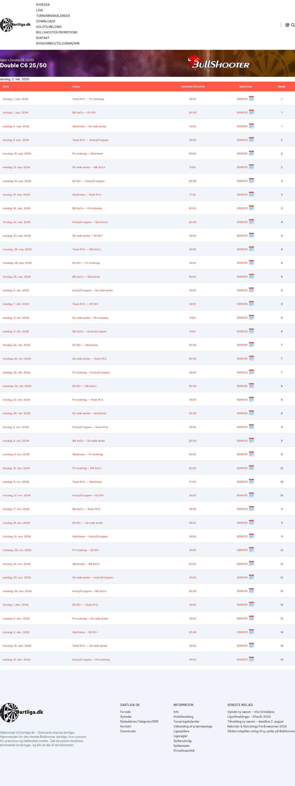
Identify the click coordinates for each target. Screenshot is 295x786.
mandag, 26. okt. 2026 (17, 386)
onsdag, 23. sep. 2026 (17, 235)
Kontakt (43, 38)
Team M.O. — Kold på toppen (90, 140)
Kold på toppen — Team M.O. (90, 427)
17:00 (192, 481)
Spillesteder (182, 745)
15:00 (192, 290)
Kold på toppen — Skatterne (90, 222)
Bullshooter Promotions (56, 32)
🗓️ (251, 98)
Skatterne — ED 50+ (85, 632)
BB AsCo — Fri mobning (87, 208)
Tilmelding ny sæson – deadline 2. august (255, 721)
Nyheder (43, 4)
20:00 (193, 112)
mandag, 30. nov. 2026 (17, 591)
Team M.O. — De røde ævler (89, 645)
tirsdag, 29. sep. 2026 (17, 276)
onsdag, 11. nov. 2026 (16, 481)
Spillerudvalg (183, 741)
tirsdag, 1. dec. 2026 (16, 604)
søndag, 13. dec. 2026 (16, 659)
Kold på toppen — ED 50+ (88, 495)
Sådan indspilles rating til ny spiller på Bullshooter (261, 731)
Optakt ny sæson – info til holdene (250, 712)
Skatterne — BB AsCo (86, 564)
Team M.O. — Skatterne (87, 481)
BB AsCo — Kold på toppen (89, 331)
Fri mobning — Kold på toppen (90, 372)
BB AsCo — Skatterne (86, 276)
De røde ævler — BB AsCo (88, 167)
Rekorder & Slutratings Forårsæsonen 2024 (257, 726)
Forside (125, 712)
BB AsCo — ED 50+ (84, 112)
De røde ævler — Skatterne (89, 413)
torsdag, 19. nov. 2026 (17, 536)
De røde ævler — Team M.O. (89, 358)
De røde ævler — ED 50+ (87, 235)
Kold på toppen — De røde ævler (92, 290)
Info (176, 712)
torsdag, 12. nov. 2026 (17, 495)
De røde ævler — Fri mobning (90, 317)
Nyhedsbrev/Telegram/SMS (58, 43)
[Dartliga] (15, 25)
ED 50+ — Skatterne (85, 345)
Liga (39, 10)
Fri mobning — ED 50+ (86, 550)
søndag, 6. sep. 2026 (16, 126)
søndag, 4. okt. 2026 (16, 290)
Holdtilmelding (49, 27)
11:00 (192, 167)
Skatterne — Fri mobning (87, 454)
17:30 (192, 194)
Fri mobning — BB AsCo (87, 468)
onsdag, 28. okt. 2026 (16, 413)
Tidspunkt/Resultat (192, 86)
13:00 (192, 126)
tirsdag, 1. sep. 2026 (15, 99)
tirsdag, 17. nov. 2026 (16, 509)
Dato (6, 86)
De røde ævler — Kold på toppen (92, 577)
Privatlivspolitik (184, 750)
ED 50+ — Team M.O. (85, 604)
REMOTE (242, 99)
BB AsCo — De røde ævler (88, 440)
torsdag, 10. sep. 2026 (17, 153)
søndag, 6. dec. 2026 (16, 618)
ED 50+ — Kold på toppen (88, 181)
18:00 (192, 99)
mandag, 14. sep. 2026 (17, 181)
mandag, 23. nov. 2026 (17, 550)
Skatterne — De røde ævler (89, 126)
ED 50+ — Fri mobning (86, 263)
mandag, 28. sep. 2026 (17, 263)
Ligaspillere (181, 731)
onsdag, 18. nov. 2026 (16, 522)
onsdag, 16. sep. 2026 (16, 208)
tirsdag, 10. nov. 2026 (16, 468)
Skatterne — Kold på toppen (90, 536)
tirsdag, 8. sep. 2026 (16, 140)
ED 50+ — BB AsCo (84, 386)
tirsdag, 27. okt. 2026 (16, 399)
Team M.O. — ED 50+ (85, 304)
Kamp (76, 86)
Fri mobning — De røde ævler (90, 618)
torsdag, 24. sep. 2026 (17, 249)
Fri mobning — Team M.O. (88, 399)
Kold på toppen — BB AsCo (89, 591)
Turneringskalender (53, 16)
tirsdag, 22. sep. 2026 (17, 222)
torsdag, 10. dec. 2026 (17, 645)
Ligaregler (181, 736)
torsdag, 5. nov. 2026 (16, 454)
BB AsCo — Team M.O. (86, 509)
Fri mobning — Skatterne (87, 153)
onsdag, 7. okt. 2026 (16, 304)
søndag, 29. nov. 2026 (17, 577)
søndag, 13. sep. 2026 (16, 167)
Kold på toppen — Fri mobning (90, 659)
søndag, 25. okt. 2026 (16, 372)
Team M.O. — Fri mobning (88, 99)
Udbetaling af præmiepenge (193, 726)
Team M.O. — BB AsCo (86, 249)
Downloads (45, 21)
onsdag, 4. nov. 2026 (16, 440)
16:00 (192, 153)
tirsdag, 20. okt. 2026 (16, 345)
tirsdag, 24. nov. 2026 (17, 564)
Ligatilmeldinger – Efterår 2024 (249, 716)
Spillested (245, 86)
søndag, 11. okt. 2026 (16, 317)
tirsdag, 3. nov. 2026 (16, 427)
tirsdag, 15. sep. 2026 (16, 194)
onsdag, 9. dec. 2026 (16, 632)
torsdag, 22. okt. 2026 (17, 358)
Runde (282, 86)
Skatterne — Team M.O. (87, 194)
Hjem (3, 60)
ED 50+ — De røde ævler (87, 522)
